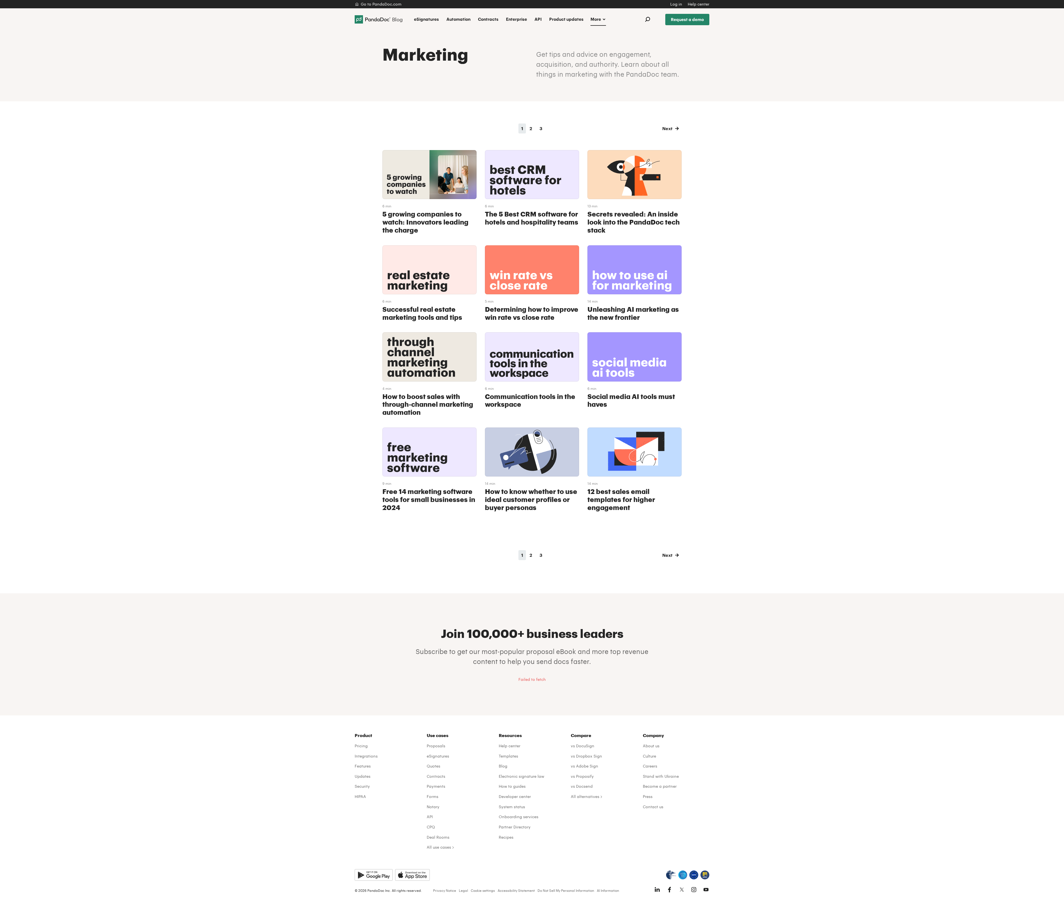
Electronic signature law (521, 776)
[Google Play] (374, 875)
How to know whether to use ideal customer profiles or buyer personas (531, 499)
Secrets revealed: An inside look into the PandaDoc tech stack (633, 222)
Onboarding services (518, 816)
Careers (650, 766)
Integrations (366, 756)
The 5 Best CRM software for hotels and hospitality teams (531, 218)
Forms (432, 796)
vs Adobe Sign (584, 766)
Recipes (506, 837)
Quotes (433, 766)
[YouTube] (706, 889)
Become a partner (660, 786)
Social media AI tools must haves (631, 400)
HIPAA (360, 796)
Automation (458, 19)
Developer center (515, 796)
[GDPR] (693, 875)
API (538, 19)
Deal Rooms (438, 837)
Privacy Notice (444, 890)
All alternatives (585, 796)
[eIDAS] (704, 875)
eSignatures (426, 19)
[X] (681, 889)
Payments (436, 786)
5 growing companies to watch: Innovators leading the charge (425, 222)
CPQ (431, 827)
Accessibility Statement (516, 890)
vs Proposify (582, 776)
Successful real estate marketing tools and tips (422, 313)
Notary (433, 806)
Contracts (488, 19)
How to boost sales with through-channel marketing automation (427, 404)
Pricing (361, 745)
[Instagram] (693, 889)
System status (512, 806)
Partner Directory (515, 827)
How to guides (512, 786)
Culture (649, 756)
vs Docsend (582, 786)
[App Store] (412, 875)
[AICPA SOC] (682, 875)
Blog (503, 766)
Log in (676, 4)
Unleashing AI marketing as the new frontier (633, 313)
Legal (463, 890)
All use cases (439, 847)
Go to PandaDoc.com (381, 4)
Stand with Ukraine (661, 776)
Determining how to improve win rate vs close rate (531, 313)
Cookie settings (483, 890)
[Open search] (647, 19)
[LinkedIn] (657, 889)
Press (648, 796)
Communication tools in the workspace (530, 400)
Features (363, 766)
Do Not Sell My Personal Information (566, 890)
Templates (508, 756)
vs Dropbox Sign (586, 756)
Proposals (436, 745)
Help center (698, 4)
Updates (362, 776)
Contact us (653, 806)
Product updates (566, 19)
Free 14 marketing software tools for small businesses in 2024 (428, 499)
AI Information (608, 890)
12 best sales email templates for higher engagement (621, 499)
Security (362, 786)
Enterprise (516, 19)
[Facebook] (669, 889)
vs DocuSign (582, 745)
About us (651, 745)
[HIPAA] (671, 875)
